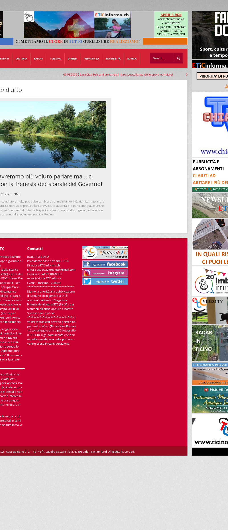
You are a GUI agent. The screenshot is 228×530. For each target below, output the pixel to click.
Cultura (21, 58)
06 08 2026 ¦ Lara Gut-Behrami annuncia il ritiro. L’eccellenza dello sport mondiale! (98, 74)
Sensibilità (113, 58)
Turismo (55, 58)
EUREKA (132, 58)
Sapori (38, 58)
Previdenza (91, 58)
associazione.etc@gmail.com (56, 270)
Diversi (72, 58)
